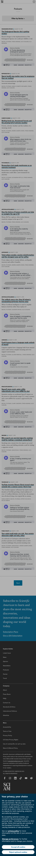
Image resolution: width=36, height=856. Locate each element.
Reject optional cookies (18, 852)
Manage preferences (10, 839)
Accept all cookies (18, 847)
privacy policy (13, 831)
